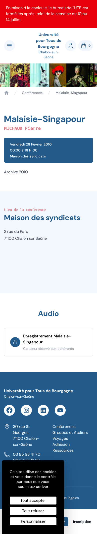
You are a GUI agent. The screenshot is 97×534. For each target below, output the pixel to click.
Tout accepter (33, 500)
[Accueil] (6, 92)
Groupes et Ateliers (70, 432)
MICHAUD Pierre (22, 128)
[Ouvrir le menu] (9, 45)
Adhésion (61, 444)
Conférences (32, 92)
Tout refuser (33, 510)
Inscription (82, 521)
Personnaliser (33, 521)
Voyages (60, 438)
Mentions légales (65, 498)
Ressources (63, 450)
